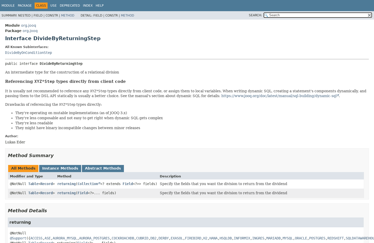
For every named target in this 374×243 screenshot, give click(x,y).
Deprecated (70, 5)
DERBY (164, 238)
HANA (213, 238)
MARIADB (273, 238)
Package (25, 5)
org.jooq (28, 25)
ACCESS (36, 238)
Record (46, 184)
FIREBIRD (193, 238)
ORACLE (301, 238)
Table (33, 184)
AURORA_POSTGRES (94, 238)
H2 (205, 238)
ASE (48, 238)
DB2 (153, 238)
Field (128, 184)
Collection (88, 184)
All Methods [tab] (23, 168)
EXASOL (177, 238)
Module (8, 5)
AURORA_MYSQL (65, 238)
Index (88, 5)
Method (67, 15)
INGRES (258, 238)
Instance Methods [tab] (60, 168)
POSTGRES (317, 238)
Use (53, 5)
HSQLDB (226, 238)
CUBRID (142, 238)
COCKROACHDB (123, 238)
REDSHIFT (335, 238)
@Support (18, 238)
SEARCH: (255, 15)
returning (66, 184)
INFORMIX (242, 238)
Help (100, 5)
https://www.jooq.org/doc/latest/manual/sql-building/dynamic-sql (279, 96)
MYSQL (288, 238)
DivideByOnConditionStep (28, 53)
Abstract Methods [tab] (103, 168)
